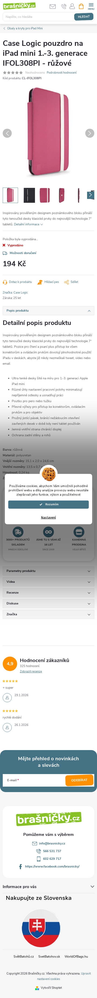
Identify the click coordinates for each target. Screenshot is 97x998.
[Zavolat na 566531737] (64, 6)
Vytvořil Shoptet (51, 988)
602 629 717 (52, 859)
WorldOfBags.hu (76, 956)
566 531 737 (52, 851)
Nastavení (48, 517)
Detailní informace (26, 224)
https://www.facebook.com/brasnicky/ (52, 866)
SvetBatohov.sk (49, 956)
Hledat (84, 16)
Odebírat (79, 780)
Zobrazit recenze (31, 671)
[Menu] (91, 6)
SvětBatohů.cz (24, 956)
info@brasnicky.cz (52, 843)
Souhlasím (51, 504)
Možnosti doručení (23, 253)
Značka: (15, 293)
